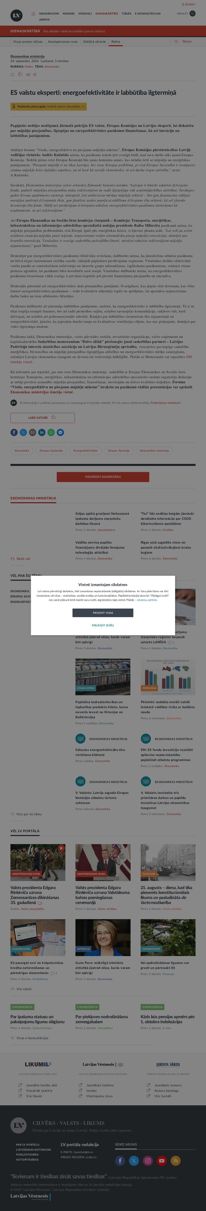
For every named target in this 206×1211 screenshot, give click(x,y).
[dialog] (103, 605)
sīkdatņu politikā (147, 600)
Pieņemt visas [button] (103, 613)
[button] (103, 625)
